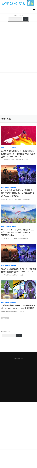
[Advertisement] (18, 50)
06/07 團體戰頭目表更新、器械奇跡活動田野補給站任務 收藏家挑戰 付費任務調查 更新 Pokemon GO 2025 (18, 154)
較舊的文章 (5, 318)
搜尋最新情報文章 (18, 15)
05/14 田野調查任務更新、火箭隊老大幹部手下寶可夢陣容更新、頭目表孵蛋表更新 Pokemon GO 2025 (17, 193)
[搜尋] (25, 19)
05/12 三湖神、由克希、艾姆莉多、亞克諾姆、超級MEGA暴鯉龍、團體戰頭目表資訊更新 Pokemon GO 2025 (17, 232)
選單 (34, 9)
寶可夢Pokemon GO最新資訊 (8, 148)
